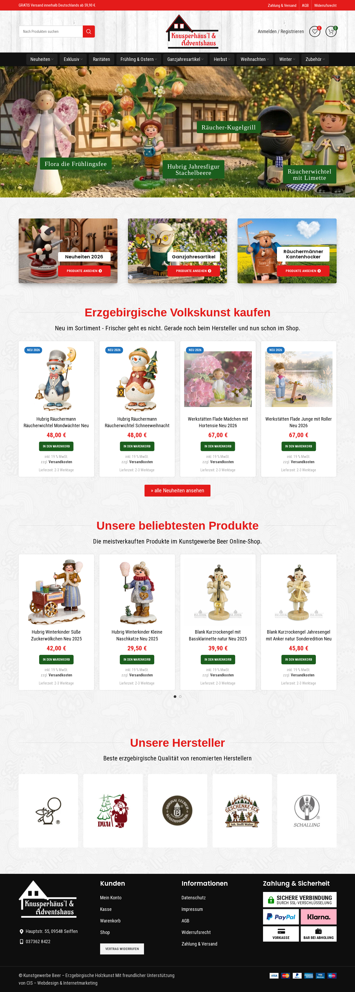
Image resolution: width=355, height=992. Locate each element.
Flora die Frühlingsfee (76, 163)
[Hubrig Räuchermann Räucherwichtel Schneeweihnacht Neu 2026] (128, 379)
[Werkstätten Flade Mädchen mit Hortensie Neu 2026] (209, 379)
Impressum (192, 909)
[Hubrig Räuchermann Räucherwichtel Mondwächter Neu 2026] (47, 379)
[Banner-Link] (68, 250)
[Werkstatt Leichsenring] (48, 811)
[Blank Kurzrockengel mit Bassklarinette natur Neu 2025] (218, 592)
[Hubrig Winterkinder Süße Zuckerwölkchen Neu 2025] (56, 592)
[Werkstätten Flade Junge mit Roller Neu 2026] (289, 379)
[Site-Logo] (192, 31)
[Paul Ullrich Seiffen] (177, 811)
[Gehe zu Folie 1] (175, 696)
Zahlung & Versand (199, 944)
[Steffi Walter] (242, 811)
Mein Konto (110, 897)
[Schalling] (307, 811)
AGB (185, 920)
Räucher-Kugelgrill (229, 127)
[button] (47, 446)
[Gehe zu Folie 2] (180, 696)
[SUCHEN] (89, 31)
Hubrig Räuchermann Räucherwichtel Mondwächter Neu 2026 (47, 425)
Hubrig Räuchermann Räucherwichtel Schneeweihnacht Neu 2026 (128, 425)
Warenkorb (110, 920)
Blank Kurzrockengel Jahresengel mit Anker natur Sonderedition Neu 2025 (299, 638)
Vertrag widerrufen (122, 949)
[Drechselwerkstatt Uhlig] (113, 811)
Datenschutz (194, 897)
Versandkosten (51, 462)
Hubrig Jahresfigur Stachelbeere (193, 169)
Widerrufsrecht (196, 932)
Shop (105, 932)
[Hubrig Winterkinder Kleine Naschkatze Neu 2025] (137, 592)
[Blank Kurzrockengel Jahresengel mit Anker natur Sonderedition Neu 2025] (299, 592)
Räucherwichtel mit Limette (310, 174)
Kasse (106, 909)
